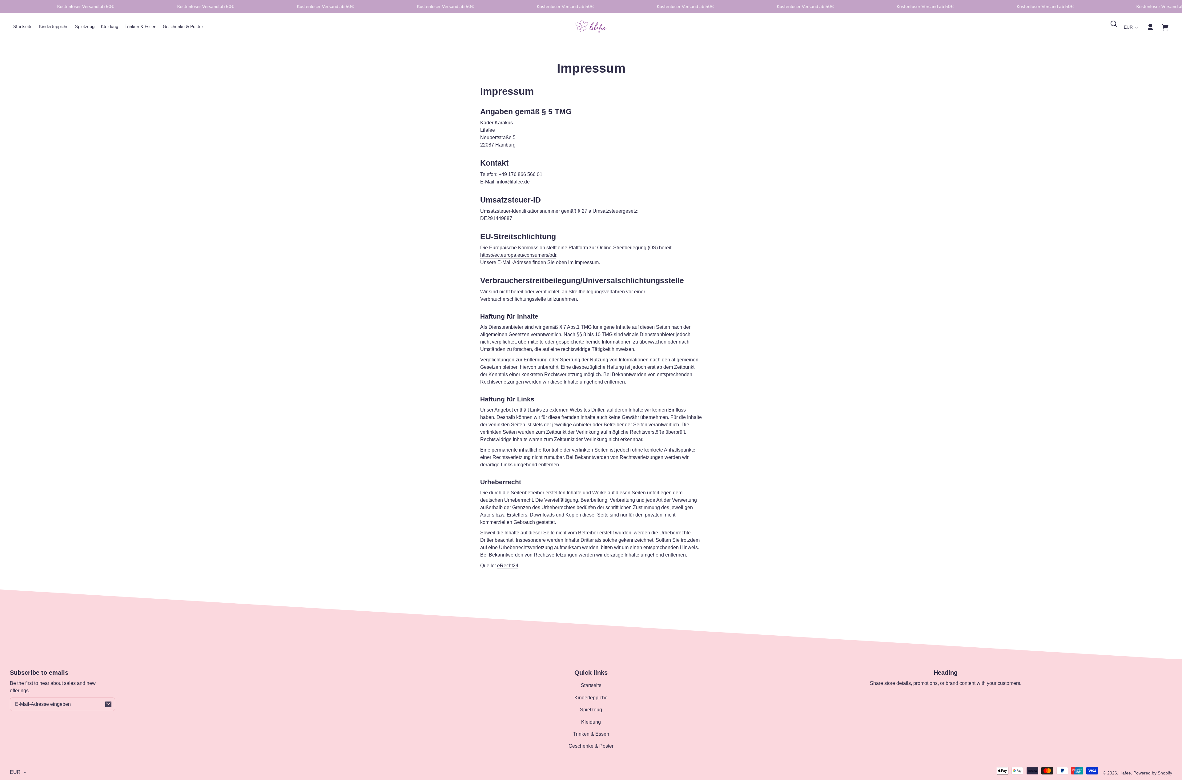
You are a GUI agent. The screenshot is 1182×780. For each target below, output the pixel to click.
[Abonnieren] (108, 704)
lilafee (1125, 772)
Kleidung (591, 722)
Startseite (591, 685)
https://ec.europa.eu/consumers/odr (518, 255)
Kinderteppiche (591, 697)
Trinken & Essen (591, 734)
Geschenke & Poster (591, 746)
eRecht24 (507, 565)
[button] (1113, 23)
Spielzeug (591, 709)
